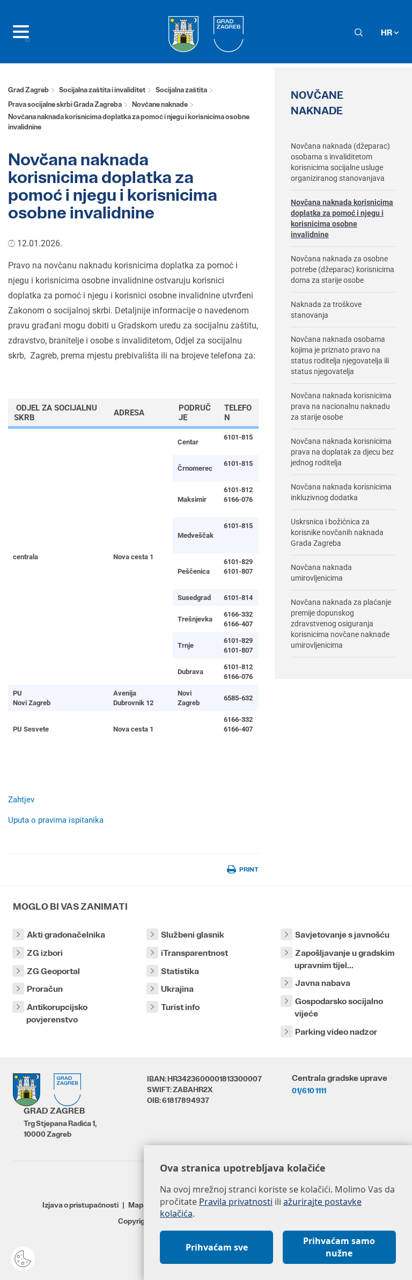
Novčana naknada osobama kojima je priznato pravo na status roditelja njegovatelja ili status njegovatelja (340, 355)
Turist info (180, 1007)
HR (387, 32)
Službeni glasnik (192, 934)
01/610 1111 (309, 1090)
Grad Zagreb (28, 90)
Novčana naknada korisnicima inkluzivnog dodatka (341, 492)
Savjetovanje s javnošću (342, 934)
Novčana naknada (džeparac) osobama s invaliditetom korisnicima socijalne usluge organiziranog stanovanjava (340, 162)
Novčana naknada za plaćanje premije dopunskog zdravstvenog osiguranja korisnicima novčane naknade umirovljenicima (341, 623)
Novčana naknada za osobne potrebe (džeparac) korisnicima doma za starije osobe (342, 269)
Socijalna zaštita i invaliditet (102, 90)
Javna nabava (322, 983)
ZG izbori (45, 952)
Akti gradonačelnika (66, 934)
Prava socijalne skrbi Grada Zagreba (65, 104)
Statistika (180, 971)
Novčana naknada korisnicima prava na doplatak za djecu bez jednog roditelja (342, 452)
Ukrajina (177, 988)
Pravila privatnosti (236, 1202)
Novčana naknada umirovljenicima (321, 572)
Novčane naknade (160, 104)
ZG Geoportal (53, 971)
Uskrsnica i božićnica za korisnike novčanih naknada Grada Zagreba (337, 532)
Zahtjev (21, 799)
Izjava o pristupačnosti (80, 1205)
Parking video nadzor (336, 1031)
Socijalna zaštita (181, 90)
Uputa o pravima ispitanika (56, 820)
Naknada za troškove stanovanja (326, 309)
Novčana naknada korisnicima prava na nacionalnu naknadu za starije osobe (341, 406)
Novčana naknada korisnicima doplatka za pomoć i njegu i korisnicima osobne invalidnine (342, 218)
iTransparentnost (194, 952)
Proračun (45, 988)
